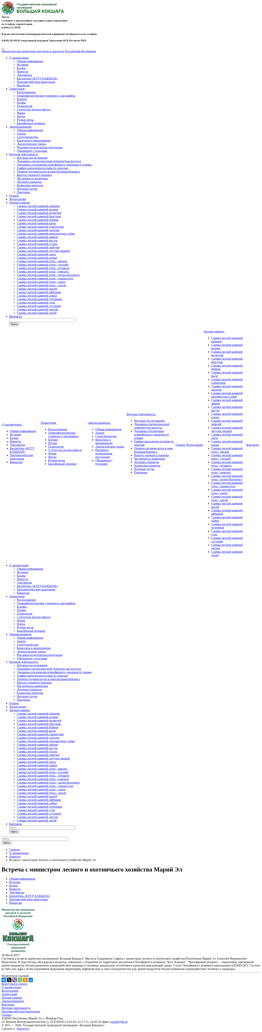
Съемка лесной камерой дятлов (37, 309)
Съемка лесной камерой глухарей (39, 306)
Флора (21, 113)
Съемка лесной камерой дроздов (38, 230)
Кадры (21, 68)
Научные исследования (32, 157)
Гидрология (24, 106)
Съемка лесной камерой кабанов (38, 206)
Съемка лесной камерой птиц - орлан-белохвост (48, 275)
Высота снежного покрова (34, 175)
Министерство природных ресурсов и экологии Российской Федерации (49, 51)
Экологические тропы (31, 144)
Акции (21, 133)
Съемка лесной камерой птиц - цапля (41, 285)
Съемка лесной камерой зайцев (37, 237)
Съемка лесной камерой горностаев (40, 226)
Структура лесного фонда (34, 109)
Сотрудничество (27, 137)
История (22, 64)
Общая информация (30, 61)
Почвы (21, 102)
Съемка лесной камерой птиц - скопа (41, 281)
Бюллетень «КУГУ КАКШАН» (37, 78)
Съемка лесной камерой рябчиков (39, 292)
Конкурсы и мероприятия (33, 140)
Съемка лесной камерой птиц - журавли (43, 268)
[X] (9, 980)
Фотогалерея (17, 199)
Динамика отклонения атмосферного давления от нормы (54, 164)
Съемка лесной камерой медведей (39, 213)
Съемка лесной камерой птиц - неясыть (43, 271)
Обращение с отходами (32, 150)
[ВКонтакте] (4, 980)
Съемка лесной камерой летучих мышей (43, 250)
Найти (14, 324)
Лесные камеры (19, 202)
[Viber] (14, 980)
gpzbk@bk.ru (119, 1021)
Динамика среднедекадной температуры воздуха (49, 161)
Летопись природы (29, 181)
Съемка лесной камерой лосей (37, 313)
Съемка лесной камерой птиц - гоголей (42, 264)
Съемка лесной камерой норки (37, 257)
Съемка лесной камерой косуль (37, 240)
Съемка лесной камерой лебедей (38, 247)
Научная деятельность (23, 154)
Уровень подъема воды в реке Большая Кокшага (48, 171)
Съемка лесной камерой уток (36, 302)
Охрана (14, 195)
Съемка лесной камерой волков (37, 209)
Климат (22, 99)
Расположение (26, 92)
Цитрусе (22, 1028)
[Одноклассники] (25, 980)
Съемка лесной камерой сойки (37, 295)
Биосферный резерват (31, 123)
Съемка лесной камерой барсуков (39, 216)
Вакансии (23, 85)
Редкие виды (25, 119)
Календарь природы (30, 185)
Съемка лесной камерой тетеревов (39, 299)
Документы (24, 75)
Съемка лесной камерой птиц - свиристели (45, 278)
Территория (17, 88)
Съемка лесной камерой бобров (37, 219)
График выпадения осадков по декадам (42, 168)
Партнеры (23, 192)
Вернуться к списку (14, 983)
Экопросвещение (20, 126)
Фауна (21, 116)
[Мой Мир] (30, 980)
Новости (22, 71)
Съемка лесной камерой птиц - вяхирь (42, 261)
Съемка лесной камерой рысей (37, 288)
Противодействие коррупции (36, 82)
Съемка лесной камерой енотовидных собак (46, 233)
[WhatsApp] (20, 980)
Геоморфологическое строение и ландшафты (46, 95)
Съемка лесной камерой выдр (36, 223)
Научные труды (27, 188)
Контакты (15, 316)
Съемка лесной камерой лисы (36, 254)
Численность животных (32, 178)
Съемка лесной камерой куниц (37, 244)
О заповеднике (19, 57)
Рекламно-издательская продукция (39, 147)
